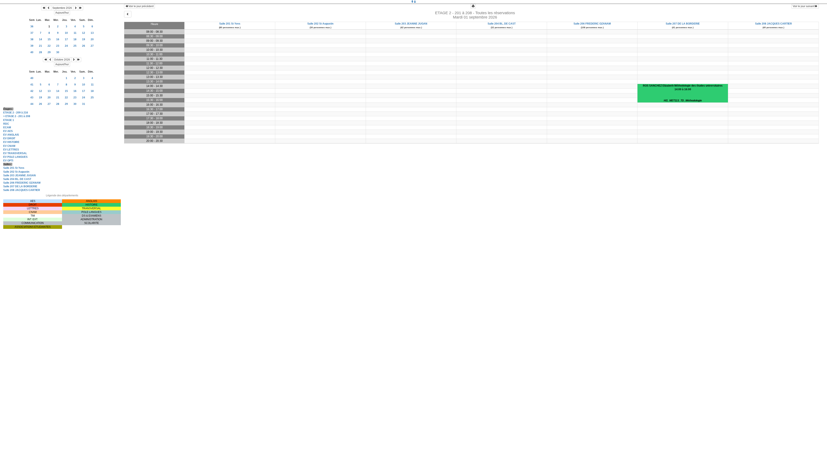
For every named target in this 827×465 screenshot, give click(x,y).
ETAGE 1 (8, 120)
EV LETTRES (11, 149)
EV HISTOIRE (11, 142)
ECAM (7, 127)
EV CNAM (9, 145)
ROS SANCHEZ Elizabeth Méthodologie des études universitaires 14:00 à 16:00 (683, 93)
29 (49, 52)
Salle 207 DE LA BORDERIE (20, 186)
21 (40, 45)
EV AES (8, 131)
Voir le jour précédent (141, 6)
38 (31, 39)
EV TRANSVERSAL (15, 153)
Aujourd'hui (62, 12)
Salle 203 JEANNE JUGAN (19, 175)
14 (40, 39)
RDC (6, 123)
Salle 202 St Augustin (16, 171)
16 (57, 39)
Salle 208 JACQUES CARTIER (21, 190)
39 (31, 45)
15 (49, 39)
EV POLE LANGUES (15, 156)
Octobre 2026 (62, 59)
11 (75, 32)
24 (66, 45)
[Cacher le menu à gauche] (127, 14)
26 (83, 45)
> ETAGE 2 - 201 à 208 (16, 116)
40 (31, 52)
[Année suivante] (80, 8)
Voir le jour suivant (804, 6)
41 (31, 84)
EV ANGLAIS (11, 134)
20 (92, 39)
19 (83, 39)
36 (31, 26)
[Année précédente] (43, 8)
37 (31, 32)
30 (57, 52)
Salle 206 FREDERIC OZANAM (21, 182)
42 (31, 91)
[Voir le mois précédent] (48, 8)
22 (49, 45)
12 (83, 32)
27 (92, 45)
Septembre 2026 (62, 7)
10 (66, 32)
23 (57, 45)
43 (31, 97)
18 (74, 39)
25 (74, 45)
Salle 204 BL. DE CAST (17, 179)
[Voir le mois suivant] (75, 8)
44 (31, 103)
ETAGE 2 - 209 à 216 (15, 112)
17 (66, 39)
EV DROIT (9, 138)
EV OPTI (8, 160)
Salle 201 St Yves (13, 167)
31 (83, 103)
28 (40, 52)
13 (92, 32)
